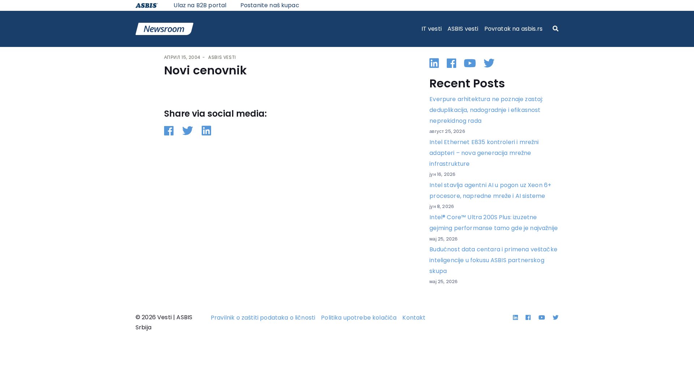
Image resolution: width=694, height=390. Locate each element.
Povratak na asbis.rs (513, 29)
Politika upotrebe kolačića (359, 317)
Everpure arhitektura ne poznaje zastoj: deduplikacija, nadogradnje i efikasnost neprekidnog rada (486, 110)
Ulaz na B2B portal (200, 5)
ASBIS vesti (463, 29)
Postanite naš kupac (269, 5)
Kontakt (413, 317)
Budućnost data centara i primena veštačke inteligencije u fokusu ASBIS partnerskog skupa (493, 260)
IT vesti (431, 29)
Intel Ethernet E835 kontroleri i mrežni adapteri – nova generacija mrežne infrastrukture (484, 153)
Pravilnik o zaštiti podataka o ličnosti (263, 317)
